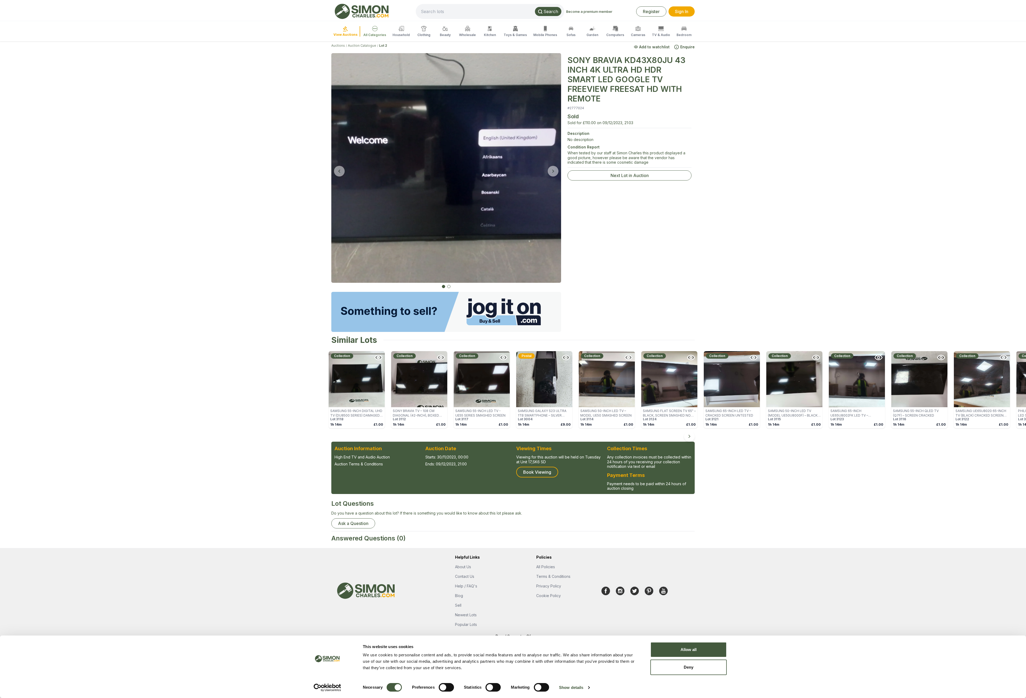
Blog (459, 595)
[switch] (446, 687)
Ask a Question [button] (353, 523)
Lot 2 (383, 46)
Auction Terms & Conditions (359, 464)
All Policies (545, 566)
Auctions (338, 46)
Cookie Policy (548, 595)
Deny (688, 667)
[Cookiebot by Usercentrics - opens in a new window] (327, 688)
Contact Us (464, 576)
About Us (463, 566)
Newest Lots (466, 615)
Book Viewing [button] (537, 472)
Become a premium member (589, 11)
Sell (458, 605)
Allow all (689, 649)
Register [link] (651, 11)
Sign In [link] (681, 11)
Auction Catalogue (362, 46)
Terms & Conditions (553, 576)
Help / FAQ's (466, 586)
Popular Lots (466, 624)
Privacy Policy (548, 586)
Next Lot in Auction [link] (630, 175)
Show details (571, 687)
